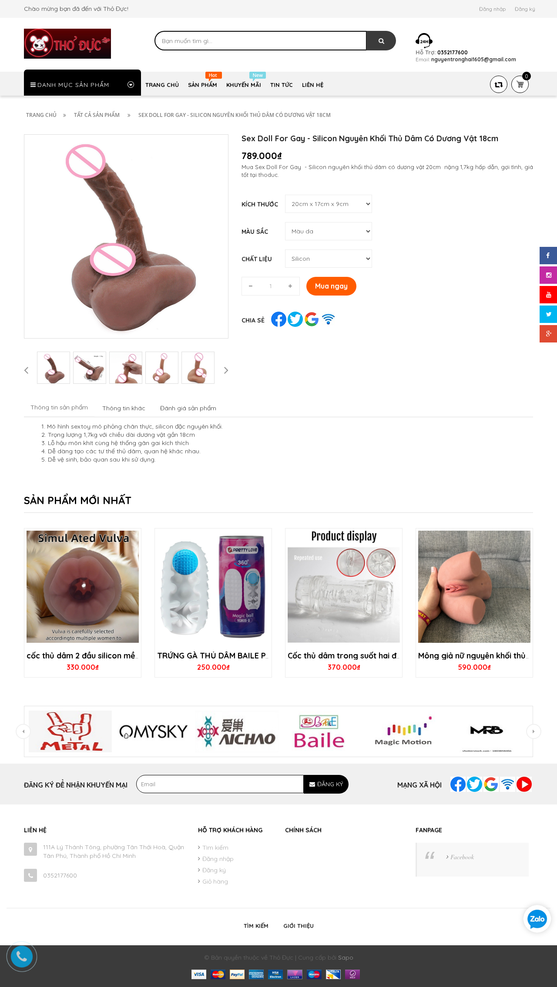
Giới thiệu (298, 925)
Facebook (462, 857)
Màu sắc (255, 232)
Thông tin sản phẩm (59, 407)
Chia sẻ (253, 320)
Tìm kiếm (215, 847)
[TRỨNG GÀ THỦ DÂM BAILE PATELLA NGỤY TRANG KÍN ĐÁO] (213, 587)
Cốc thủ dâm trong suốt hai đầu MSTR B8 (364, 656)
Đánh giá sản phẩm (188, 408)
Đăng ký (525, 9)
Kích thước (260, 204)
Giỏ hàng (215, 881)
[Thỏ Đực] (67, 43)
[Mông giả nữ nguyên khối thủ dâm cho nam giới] (474, 587)
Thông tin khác (123, 408)
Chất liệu (257, 259)
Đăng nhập (492, 9)
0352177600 (60, 875)
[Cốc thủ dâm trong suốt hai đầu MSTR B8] (344, 587)
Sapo (345, 957)
